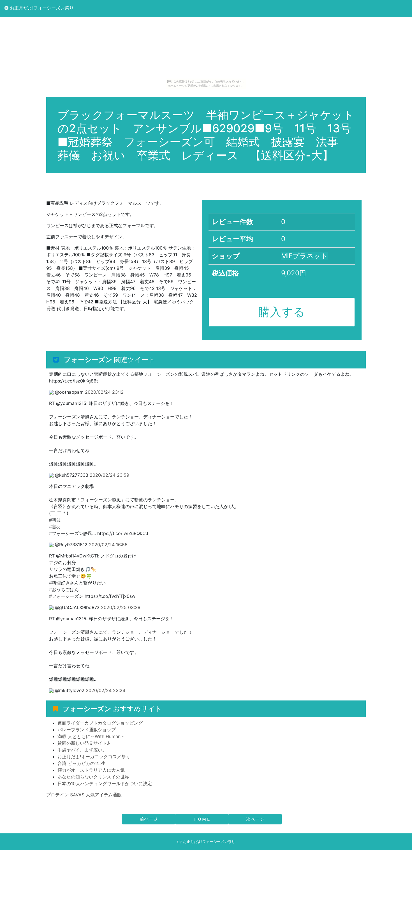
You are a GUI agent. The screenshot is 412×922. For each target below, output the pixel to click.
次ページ (255, 819)
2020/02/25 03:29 (120, 607)
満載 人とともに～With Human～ (91, 736)
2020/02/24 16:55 (108, 544)
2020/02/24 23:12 (104, 392)
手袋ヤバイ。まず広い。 (82, 750)
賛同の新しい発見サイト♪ (83, 743)
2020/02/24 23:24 (105, 690)
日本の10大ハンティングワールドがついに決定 (104, 783)
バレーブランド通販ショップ (86, 729)
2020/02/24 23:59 (109, 475)
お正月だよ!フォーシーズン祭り (41, 8)
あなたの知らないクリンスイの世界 (93, 777)
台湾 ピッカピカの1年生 (81, 763)
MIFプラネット (304, 256)
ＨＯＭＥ (202, 819)
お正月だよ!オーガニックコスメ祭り (93, 756)
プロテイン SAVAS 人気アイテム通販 (84, 794)
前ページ (149, 819)
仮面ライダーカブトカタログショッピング (100, 723)
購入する (281, 312)
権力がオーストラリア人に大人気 (91, 770)
